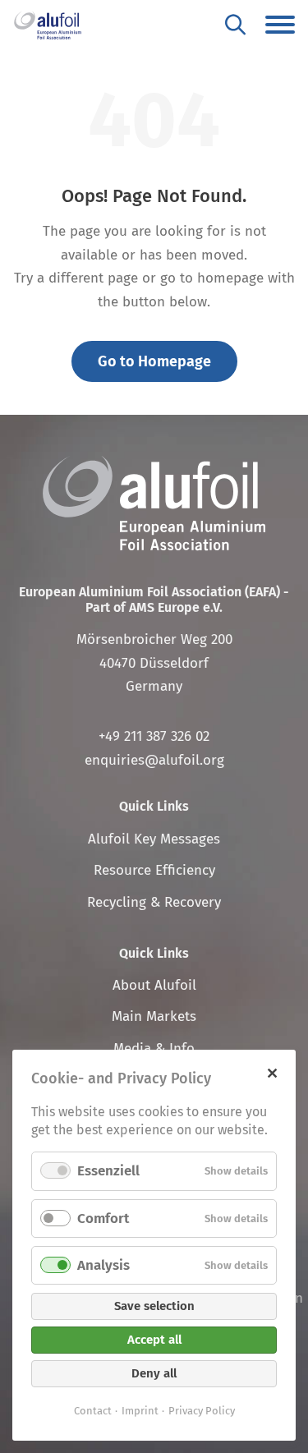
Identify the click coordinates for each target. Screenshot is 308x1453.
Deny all (154, 1373)
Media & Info (154, 1048)
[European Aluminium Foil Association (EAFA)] (47, 24)
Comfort (103, 1218)
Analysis (103, 1265)
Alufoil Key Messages (154, 839)
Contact (93, 1411)
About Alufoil (154, 985)
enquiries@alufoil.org (154, 760)
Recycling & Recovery (154, 902)
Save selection (154, 1306)
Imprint (140, 1411)
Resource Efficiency (154, 870)
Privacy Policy (201, 1411)
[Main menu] (280, 25)
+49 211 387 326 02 (154, 736)
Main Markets (154, 1016)
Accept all (154, 1339)
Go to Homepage (154, 361)
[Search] (235, 24)
